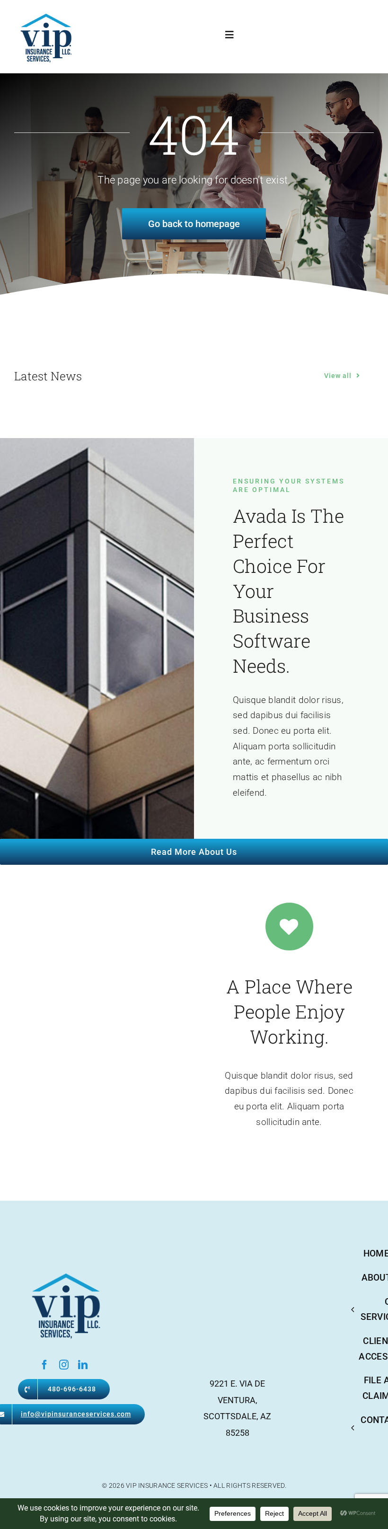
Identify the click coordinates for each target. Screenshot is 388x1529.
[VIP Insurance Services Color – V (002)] (44, 14)
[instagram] (64, 1365)
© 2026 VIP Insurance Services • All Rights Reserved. (194, 1485)
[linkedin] (83, 1365)
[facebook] (44, 1365)
